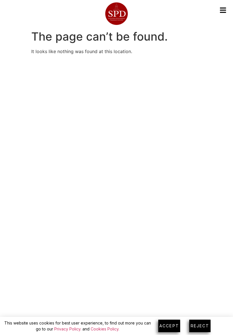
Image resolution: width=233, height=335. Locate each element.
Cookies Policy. (105, 328)
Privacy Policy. (67, 328)
